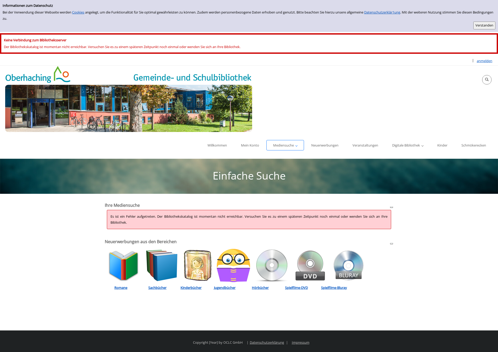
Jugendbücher (225, 287)
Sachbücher (157, 287)
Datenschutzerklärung (267, 342)
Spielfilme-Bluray (334, 287)
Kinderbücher (191, 287)
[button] (487, 79)
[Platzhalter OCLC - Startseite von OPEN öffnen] (128, 99)
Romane (120, 287)
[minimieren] (391, 207)
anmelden (484, 60)
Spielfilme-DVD (296, 287)
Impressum (300, 342)
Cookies (78, 12)
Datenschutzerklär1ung (382, 12)
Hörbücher (260, 287)
